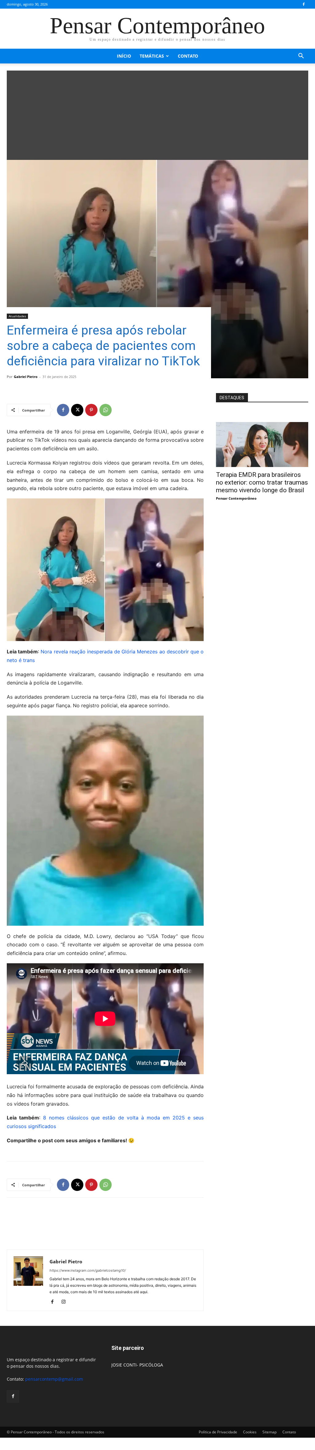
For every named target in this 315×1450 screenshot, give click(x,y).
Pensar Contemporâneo (236, 498)
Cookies (250, 1432)
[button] (300, 56)
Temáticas (152, 56)
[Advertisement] (157, 114)
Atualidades (17, 316)
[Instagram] (66, 1302)
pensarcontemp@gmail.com (54, 1379)
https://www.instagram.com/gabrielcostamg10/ (88, 1270)
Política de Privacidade (218, 1432)
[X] (77, 410)
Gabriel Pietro (26, 376)
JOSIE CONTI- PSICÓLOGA (137, 1365)
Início (124, 56)
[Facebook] (303, 4)
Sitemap (269, 1432)
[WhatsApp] (105, 410)
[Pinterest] (91, 410)
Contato (188, 56)
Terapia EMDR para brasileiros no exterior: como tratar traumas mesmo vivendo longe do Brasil (262, 482)
